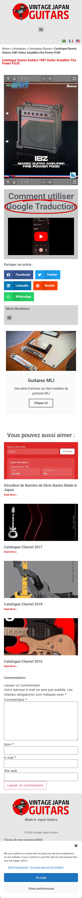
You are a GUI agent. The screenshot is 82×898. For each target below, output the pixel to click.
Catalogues (19, 48)
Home (5, 48)
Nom (9, 744)
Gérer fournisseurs (18, 867)
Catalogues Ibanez (40, 48)
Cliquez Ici (41, 403)
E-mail (10, 757)
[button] (76, 846)
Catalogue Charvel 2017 (23, 547)
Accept (41, 877)
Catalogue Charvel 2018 (23, 604)
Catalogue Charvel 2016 (23, 661)
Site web (10, 770)
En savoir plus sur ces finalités (46, 867)
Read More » (10, 494)
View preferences (41, 888)
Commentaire (15, 699)
